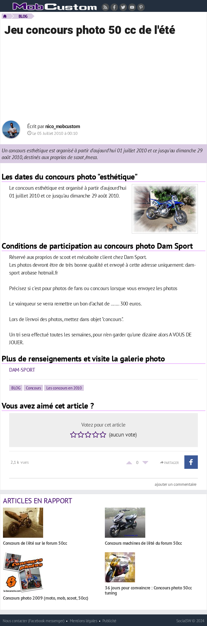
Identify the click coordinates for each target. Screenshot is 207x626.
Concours (33, 388)
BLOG (23, 16)
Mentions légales (83, 621)
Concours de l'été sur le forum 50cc (35, 543)
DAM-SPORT (22, 369)
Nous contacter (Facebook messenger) (33, 621)
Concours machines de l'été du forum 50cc (143, 543)
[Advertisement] (103, 81)
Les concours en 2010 (63, 388)
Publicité (109, 621)
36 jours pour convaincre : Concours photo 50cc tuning (148, 590)
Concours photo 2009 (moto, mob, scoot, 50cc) (45, 598)
